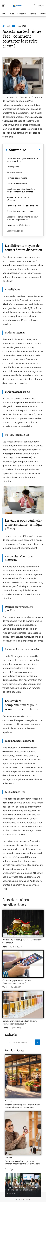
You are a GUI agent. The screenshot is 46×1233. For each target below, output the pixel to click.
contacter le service (26, 128)
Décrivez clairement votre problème (22, 206)
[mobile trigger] (4, 5)
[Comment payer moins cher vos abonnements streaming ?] (23, 964)
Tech (4, 987)
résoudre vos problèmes (15, 265)
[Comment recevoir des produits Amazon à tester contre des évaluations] (23, 1133)
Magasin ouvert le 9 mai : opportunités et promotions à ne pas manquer (22, 1106)
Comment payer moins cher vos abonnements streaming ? (16, 982)
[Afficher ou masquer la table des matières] (33, 149)
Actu (4, 946)
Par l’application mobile (17, 178)
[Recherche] (35, 5)
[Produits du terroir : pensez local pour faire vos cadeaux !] (23, 923)
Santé (5, 1027)
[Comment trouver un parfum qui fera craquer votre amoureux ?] (23, 1004)
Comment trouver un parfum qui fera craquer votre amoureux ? (19, 1022)
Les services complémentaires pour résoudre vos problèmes (22, 218)
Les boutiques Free (15, 231)
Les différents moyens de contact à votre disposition (22, 159)
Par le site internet (15, 172)
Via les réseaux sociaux (17, 183)
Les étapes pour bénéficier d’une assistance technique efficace (21, 190)
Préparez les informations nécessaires (18, 198)
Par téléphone (13, 167)
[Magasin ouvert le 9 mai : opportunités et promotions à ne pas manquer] (23, 1076)
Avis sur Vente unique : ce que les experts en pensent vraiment (22, 1188)
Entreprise (8, 1101)
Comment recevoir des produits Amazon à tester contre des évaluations (22, 1162)
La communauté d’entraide (18, 225)
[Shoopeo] (18, 5)
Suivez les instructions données (20, 211)
